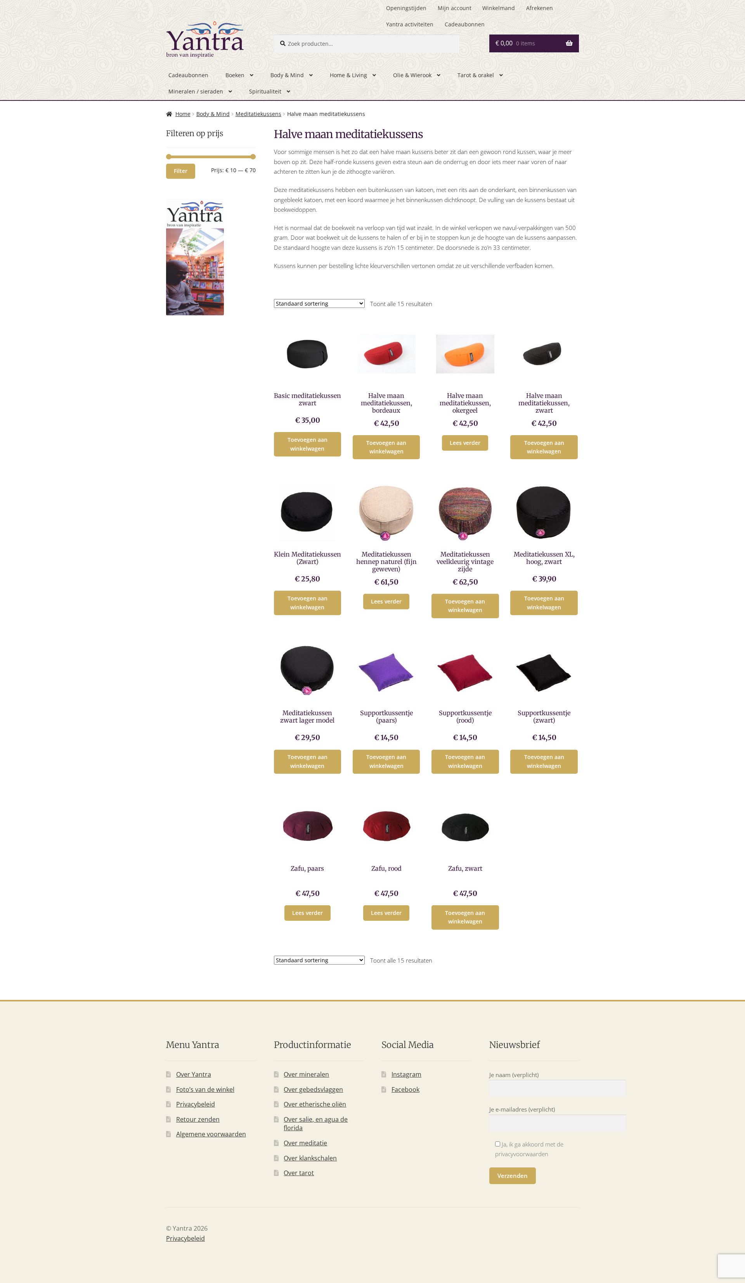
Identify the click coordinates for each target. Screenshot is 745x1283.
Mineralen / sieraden (195, 91)
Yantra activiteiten (409, 24)
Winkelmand (498, 8)
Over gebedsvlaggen (313, 1089)
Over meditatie (305, 1143)
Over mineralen (306, 1074)
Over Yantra (193, 1074)
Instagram (406, 1074)
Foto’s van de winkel (205, 1089)
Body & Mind (287, 75)
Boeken (234, 75)
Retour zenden (198, 1119)
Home (183, 114)
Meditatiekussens (258, 114)
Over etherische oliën (315, 1104)
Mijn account (454, 8)
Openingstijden (406, 8)
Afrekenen (539, 8)
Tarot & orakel (475, 75)
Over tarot (299, 1173)
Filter (180, 171)
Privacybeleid (195, 1104)
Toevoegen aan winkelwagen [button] (307, 444)
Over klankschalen (310, 1158)
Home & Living (348, 75)
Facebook (405, 1089)
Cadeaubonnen (465, 24)
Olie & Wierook (412, 75)
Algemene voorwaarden (211, 1134)
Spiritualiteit (265, 91)
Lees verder (465, 442)
